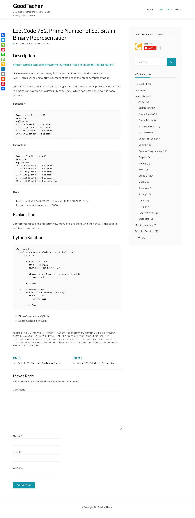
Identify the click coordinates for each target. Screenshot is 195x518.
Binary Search (145, 113)
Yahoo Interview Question (102, 342)
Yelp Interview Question (26, 345)
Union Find (143, 218)
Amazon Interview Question (40, 336)
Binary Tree (144, 120)
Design (142, 144)
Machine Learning (144, 224)
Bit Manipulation (33, 333)
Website (18, 468)
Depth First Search (148, 138)
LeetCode (163, 9)
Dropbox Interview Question (40, 339)
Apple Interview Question (71, 336)
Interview (140, 90)
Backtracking (145, 107)
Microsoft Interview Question (41, 342)
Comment (20, 389)
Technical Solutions (144, 231)
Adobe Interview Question (80, 333)
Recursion (143, 187)
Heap (141, 169)
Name (17, 436)
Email (17, 452)
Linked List (144, 175)
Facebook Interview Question (74, 339)
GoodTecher (28, 5)
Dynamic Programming (150, 150)
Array (141, 101)
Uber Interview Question (72, 342)
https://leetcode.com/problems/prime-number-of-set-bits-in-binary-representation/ (63, 64)
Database (143, 132)
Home (150, 9)
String (141, 206)
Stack (141, 200)
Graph (141, 157)
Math (141, 181)
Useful (178, 9)
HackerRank (141, 83)
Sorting (142, 194)
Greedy (142, 163)
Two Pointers (145, 212)
